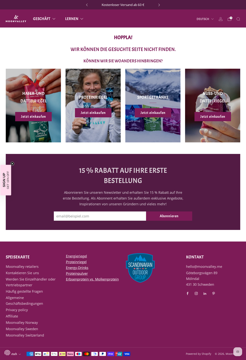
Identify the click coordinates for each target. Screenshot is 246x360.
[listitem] (123, 4)
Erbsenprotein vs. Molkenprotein (92, 279)
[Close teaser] (12, 163)
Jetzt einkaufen (33, 116)
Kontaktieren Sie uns (22, 273)
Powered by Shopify (198, 354)
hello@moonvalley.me (204, 266)
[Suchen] (238, 19)
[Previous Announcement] (86, 4)
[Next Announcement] (159, 4)
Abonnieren (169, 216)
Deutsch (203, 19)
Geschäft (41, 18)
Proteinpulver (77, 273)
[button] (5, 180)
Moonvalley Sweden (22, 329)
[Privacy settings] (7, 352)
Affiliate (12, 316)
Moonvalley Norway (22, 322)
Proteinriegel (76, 262)
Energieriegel (76, 256)
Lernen (71, 18)
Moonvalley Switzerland (25, 335)
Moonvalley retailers (22, 266)
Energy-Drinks (77, 267)
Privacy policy (17, 309)
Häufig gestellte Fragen (24, 291)
